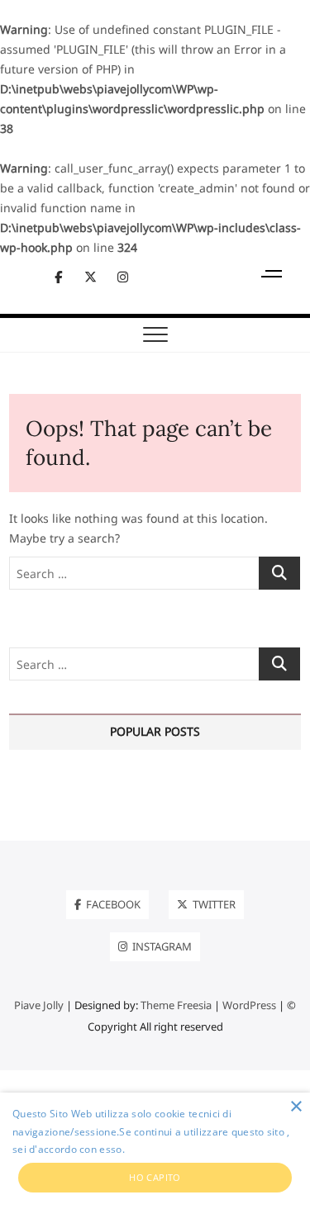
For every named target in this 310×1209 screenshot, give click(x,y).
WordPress (249, 1005)
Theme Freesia (176, 1005)
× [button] (295, 1107)
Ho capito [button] (155, 1177)
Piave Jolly (39, 1005)
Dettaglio (149, 1149)
